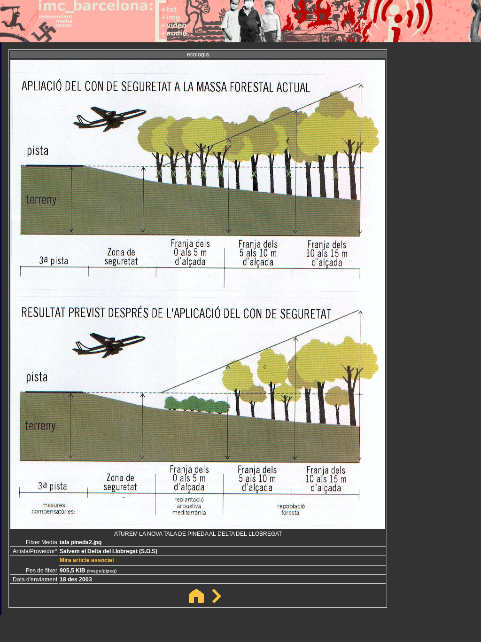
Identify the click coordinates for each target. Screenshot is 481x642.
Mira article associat (87, 560)
